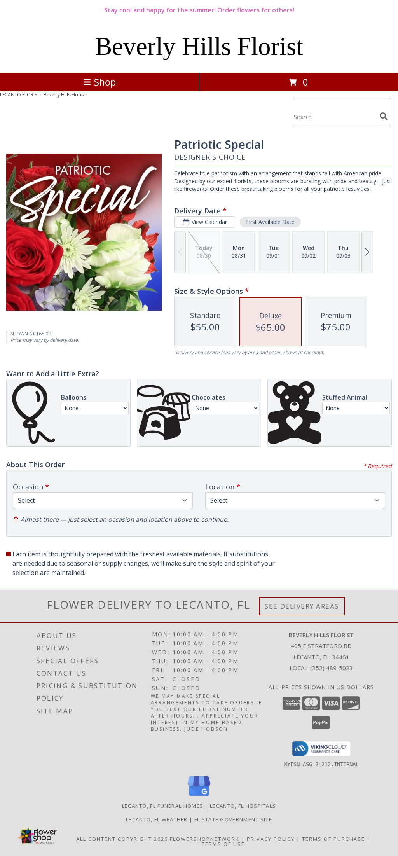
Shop (105, 81)
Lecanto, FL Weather (157, 819)
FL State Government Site (233, 819)
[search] (383, 116)
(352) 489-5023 (331, 668)
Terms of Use (223, 843)
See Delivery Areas (302, 606)
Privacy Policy (271, 838)
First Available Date (270, 221)
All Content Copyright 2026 (122, 838)
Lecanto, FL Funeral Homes (163, 805)
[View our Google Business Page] (199, 796)
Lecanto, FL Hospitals (243, 805)
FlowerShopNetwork (204, 838)
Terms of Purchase (333, 838)
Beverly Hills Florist (199, 46)
